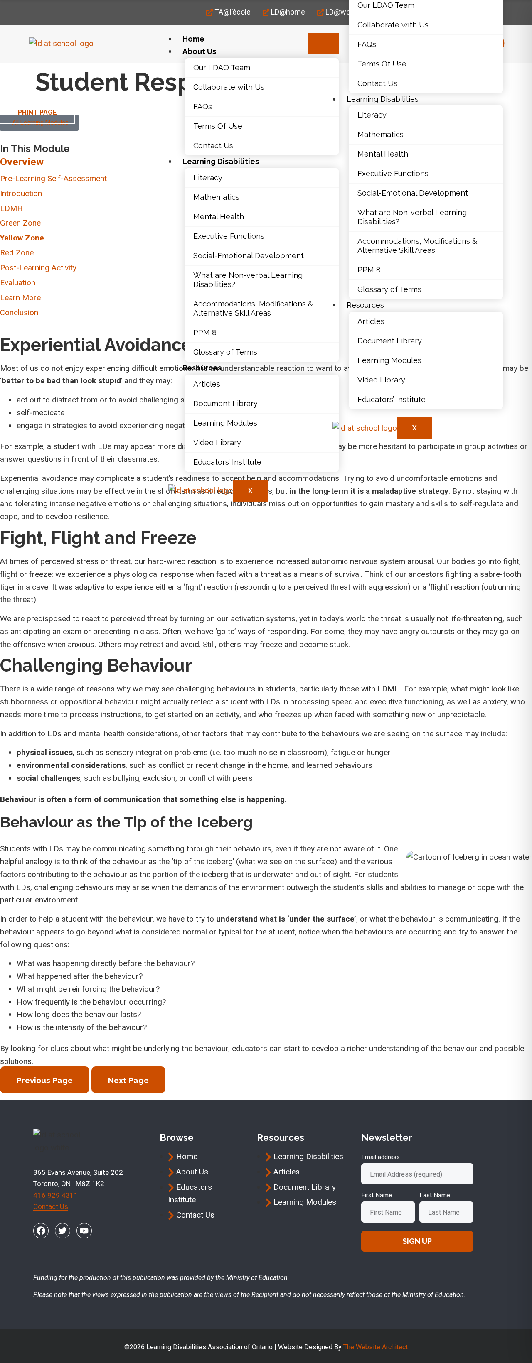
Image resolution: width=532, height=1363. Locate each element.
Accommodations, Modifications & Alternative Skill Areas (253, 308)
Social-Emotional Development (248, 255)
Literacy (207, 177)
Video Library (217, 442)
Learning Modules (225, 423)
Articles (206, 384)
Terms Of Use (217, 126)
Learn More (20, 297)
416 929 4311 (55, 1195)
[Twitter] (62, 1230)
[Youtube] (84, 1230)
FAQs (202, 106)
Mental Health (218, 216)
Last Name (434, 1195)
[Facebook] (41, 1230)
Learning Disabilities (220, 161)
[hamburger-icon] (323, 43)
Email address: (381, 1157)
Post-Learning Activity (38, 267)
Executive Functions (228, 236)
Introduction (21, 193)
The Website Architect (375, 1347)
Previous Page (45, 1080)
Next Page (128, 1080)
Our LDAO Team (221, 67)
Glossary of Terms (225, 352)
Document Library (225, 403)
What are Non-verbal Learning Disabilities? (248, 280)
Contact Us (213, 145)
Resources (202, 367)
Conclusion (19, 312)
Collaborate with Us (228, 87)
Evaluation (17, 282)
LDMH (11, 208)
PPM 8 (205, 332)
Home (193, 38)
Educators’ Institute (227, 462)
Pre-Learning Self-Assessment (53, 178)
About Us (199, 51)
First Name (376, 1195)
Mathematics (216, 197)
